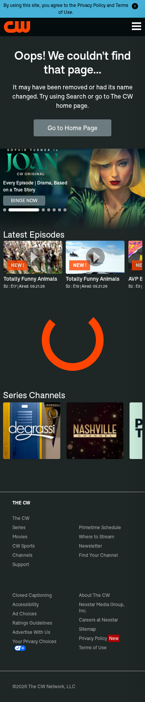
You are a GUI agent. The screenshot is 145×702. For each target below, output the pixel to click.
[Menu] (136, 26)
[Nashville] (95, 430)
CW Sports (23, 546)
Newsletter (90, 546)
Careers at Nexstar (98, 620)
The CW (13, 25)
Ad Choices (24, 614)
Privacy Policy (91, 5)
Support (20, 564)
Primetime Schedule (100, 527)
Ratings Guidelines (32, 623)
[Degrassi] (31, 430)
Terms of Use (93, 647)
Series (19, 527)
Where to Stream (96, 536)
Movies (19, 536)
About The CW (94, 595)
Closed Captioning (32, 595)
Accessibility (25, 604)
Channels (22, 555)
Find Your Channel (98, 555)
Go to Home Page (72, 128)
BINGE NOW (24, 200)
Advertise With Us (31, 632)
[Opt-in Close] (135, 6)
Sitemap (87, 629)
